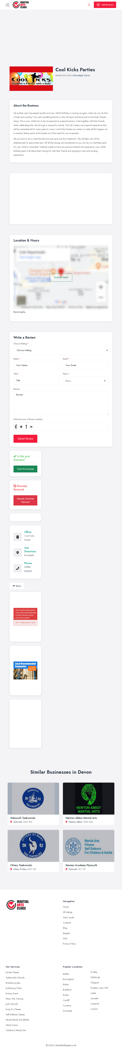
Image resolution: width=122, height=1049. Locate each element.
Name (16, 358)
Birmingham (68, 979)
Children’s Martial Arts (16, 1030)
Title (15, 373)
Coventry (67, 1005)
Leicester (95, 998)
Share (18, 585)
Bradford (67, 989)
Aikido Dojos (12, 1025)
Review (17, 389)
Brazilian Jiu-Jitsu (13, 982)
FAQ (65, 938)
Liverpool (95, 1003)
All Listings (67, 912)
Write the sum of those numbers (28, 419)
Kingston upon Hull (99, 987)
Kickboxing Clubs (13, 988)
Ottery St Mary (20, 869)
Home (66, 906)
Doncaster (67, 1010)
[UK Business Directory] (25, 670)
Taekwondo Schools (15, 977)
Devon (87, 75)
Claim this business (25, 469)
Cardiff (66, 1000)
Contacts (67, 922)
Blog (65, 928)
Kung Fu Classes (13, 1009)
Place (65, 373)
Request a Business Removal (25, 500)
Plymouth (73, 869)
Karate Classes (12, 972)
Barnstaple (78, 75)
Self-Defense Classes (15, 1014)
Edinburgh (95, 977)
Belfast (66, 974)
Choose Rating (20, 343)
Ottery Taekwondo (21, 865)
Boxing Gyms (12, 993)
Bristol (65, 995)
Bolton (66, 984)
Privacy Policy (69, 943)
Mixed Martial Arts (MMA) (17, 1019)
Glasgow (95, 982)
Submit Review (25, 438)
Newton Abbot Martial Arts (81, 818)
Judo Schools (12, 1004)
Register (66, 933)
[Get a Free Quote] (25, 617)
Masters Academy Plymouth (81, 865)
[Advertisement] (61, 41)
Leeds (93, 993)
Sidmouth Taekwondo (22, 818)
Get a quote (68, 917)
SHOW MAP (61, 277)
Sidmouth (17, 821)
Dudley (94, 972)
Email (65, 358)
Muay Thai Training (14, 998)
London (94, 1009)
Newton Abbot (75, 821)
